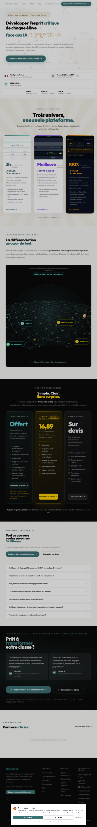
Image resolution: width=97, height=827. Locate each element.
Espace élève (66, 779)
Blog (39, 4)
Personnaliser (79, 817)
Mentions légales (60, 821)
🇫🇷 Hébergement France (84, 776)
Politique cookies (37, 821)
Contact (48, 4)
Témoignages (47, 784)
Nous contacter (76, 497)
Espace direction (64, 784)
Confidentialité (83, 795)
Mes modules (66, 795)
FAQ (31, 4)
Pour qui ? (45, 780)
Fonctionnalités (12, 4)
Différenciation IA (48, 777)
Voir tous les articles (82, 726)
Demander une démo (47, 497)
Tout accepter (28, 817)
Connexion (55, 4)
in (7, 799)
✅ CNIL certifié (84, 787)
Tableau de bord (65, 790)
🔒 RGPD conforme (81, 782)
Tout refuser (58, 817)
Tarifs (24, 4)
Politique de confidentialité (48, 821)
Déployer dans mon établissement (75, 4)
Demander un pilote (18, 485)
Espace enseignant (65, 774)
